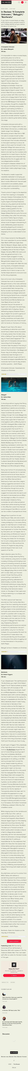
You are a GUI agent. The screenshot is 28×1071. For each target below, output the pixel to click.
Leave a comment (14, 941)
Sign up (14, 1067)
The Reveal (16, 1064)
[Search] (19, 2)
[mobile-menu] (25, 2)
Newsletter (5, 982)
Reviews (13, 982)
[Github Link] (14, 1060)
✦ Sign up (14, 975)
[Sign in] (22, 2)
